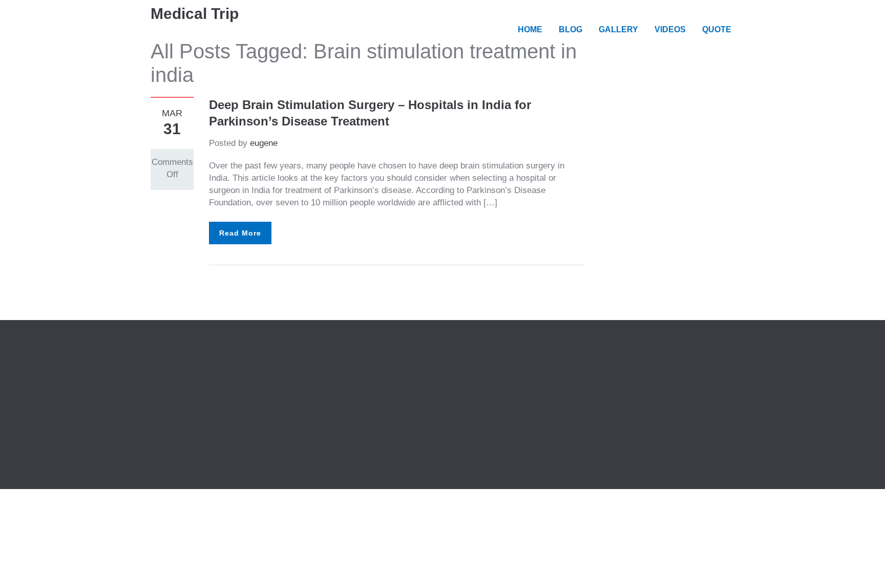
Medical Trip (195, 13)
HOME (530, 29)
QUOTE (716, 29)
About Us (322, 362)
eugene (264, 143)
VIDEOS (670, 29)
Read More (240, 233)
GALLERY (618, 29)
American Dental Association (206, 386)
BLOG (570, 29)
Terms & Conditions (341, 386)
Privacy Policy (332, 374)
